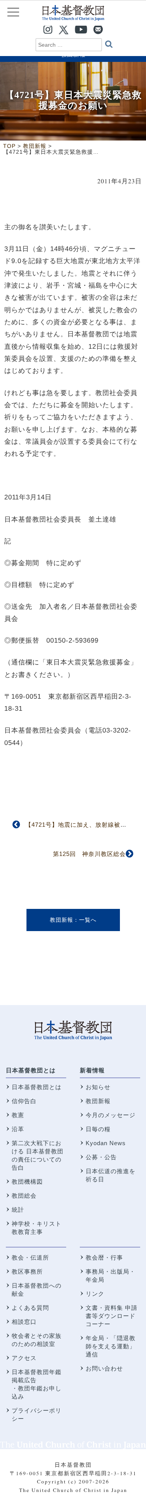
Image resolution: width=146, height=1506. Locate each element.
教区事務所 (27, 1271)
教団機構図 (27, 1181)
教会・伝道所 (30, 1257)
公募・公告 (101, 1157)
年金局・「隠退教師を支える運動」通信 (110, 1346)
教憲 (18, 1115)
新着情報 (92, 1070)
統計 (18, 1209)
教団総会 (24, 1195)
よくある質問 (30, 1307)
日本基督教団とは (31, 1070)
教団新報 (61, 920)
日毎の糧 (98, 1129)
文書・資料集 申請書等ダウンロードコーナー (111, 1315)
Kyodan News (106, 1143)
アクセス (24, 1358)
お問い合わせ (104, 1368)
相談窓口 (24, 1321)
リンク (95, 1293)
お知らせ (98, 1087)
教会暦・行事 (104, 1257)
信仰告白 (24, 1101)
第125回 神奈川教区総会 (89, 854)
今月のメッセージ (110, 1115)
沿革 (18, 1129)
